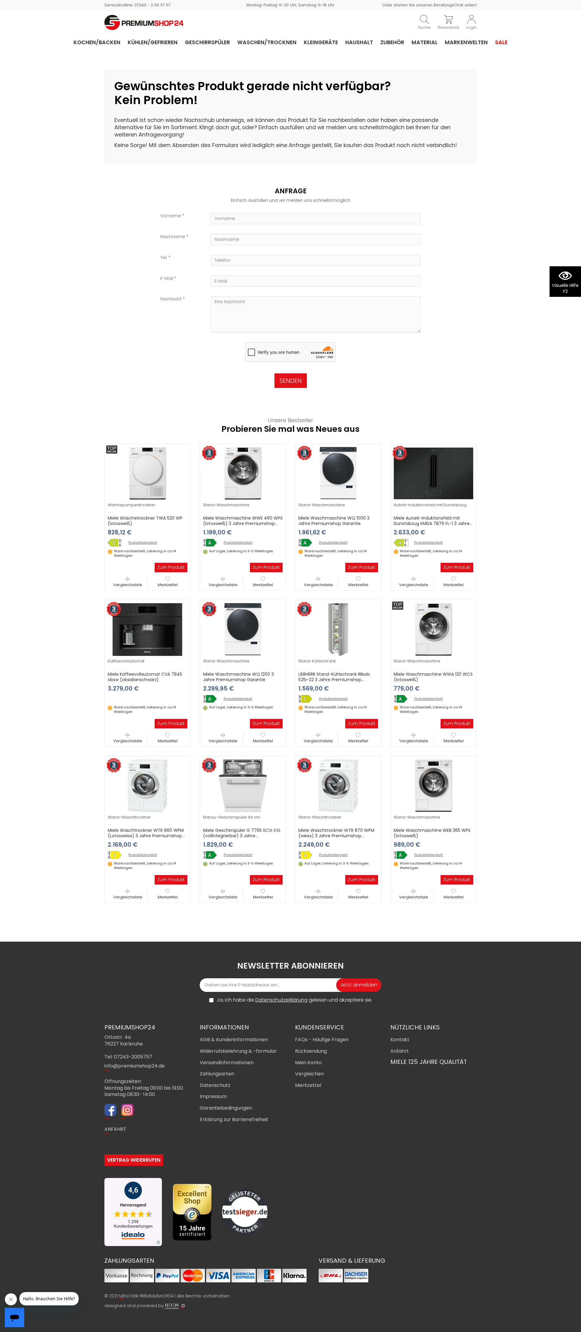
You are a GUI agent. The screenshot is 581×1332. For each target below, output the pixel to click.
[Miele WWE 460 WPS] (212, 542)
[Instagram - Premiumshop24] (127, 1111)
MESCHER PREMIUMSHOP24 (146, 1296)
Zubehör (392, 42)
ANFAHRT (115, 1129)
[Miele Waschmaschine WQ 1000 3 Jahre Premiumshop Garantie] (338, 473)
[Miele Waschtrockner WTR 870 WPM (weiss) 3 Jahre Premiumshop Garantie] (338, 785)
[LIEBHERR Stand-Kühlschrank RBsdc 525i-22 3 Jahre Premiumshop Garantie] (338, 629)
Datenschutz (215, 1085)
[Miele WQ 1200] (212, 699)
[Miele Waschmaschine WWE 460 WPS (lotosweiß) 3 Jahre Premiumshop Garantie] (243, 473)
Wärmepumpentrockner (132, 504)
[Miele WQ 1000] (307, 542)
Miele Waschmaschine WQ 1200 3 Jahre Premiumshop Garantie (238, 677)
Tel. (163, 258)
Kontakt (399, 1039)
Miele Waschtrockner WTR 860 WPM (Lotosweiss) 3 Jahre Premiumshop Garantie (146, 835)
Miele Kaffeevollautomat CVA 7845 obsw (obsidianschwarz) (145, 677)
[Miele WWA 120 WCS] (403, 699)
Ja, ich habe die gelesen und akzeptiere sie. (294, 1000)
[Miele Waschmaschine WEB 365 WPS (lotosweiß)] (433, 785)
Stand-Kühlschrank (317, 661)
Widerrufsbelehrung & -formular (238, 1051)
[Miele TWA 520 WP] (117, 542)
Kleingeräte (321, 42)
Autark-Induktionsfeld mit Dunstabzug (430, 504)
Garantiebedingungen (226, 1107)
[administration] (183, 1305)
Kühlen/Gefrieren (153, 42)
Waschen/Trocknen (267, 42)
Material (425, 42)
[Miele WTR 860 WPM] (117, 855)
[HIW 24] (172, 1306)
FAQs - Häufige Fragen (322, 1039)
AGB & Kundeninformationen (234, 1039)
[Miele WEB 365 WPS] (403, 855)
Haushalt (359, 42)
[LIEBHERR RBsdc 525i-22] (307, 699)
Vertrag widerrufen (133, 1159)
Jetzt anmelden (358, 984)
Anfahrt (399, 1051)
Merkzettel (168, 584)
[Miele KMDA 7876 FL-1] (403, 542)
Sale (501, 42)
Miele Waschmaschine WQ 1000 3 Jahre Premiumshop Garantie (333, 521)
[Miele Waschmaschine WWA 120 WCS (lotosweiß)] (433, 629)
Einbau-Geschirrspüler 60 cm (231, 817)
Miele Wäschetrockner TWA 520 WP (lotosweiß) (145, 521)
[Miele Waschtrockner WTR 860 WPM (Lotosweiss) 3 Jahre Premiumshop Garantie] (147, 785)
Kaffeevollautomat (126, 661)
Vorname (170, 216)
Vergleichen (309, 1073)
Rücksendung (311, 1051)
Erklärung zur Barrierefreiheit (234, 1119)
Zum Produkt (171, 567)
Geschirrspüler (207, 42)
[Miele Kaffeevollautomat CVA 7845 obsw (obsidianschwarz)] (147, 629)
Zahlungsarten (217, 1073)
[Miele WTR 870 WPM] (307, 855)
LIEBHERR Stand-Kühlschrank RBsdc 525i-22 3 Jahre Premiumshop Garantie (334, 679)
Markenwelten (466, 42)
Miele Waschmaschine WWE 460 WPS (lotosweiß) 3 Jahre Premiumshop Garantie (243, 523)
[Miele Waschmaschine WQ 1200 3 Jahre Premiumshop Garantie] (243, 629)
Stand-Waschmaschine (226, 504)
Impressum (213, 1096)
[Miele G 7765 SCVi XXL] (212, 855)
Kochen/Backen (97, 42)
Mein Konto (308, 1062)
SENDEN (291, 380)
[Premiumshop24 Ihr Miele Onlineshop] (143, 22)
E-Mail (166, 278)
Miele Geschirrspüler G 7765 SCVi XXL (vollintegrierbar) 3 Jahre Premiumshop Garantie (242, 835)
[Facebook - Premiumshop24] (110, 1111)
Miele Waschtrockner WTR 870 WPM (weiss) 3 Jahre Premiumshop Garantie (336, 835)
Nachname (172, 237)
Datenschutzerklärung (281, 999)
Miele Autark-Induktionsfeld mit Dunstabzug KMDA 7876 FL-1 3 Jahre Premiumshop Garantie (432, 523)
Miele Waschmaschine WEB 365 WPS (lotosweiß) (432, 833)
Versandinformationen (227, 1062)
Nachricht (171, 299)
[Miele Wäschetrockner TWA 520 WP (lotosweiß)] (147, 473)
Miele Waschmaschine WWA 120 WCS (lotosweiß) (433, 677)
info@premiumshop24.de (134, 1065)
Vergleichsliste (127, 584)
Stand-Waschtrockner (129, 817)
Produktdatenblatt (142, 543)
